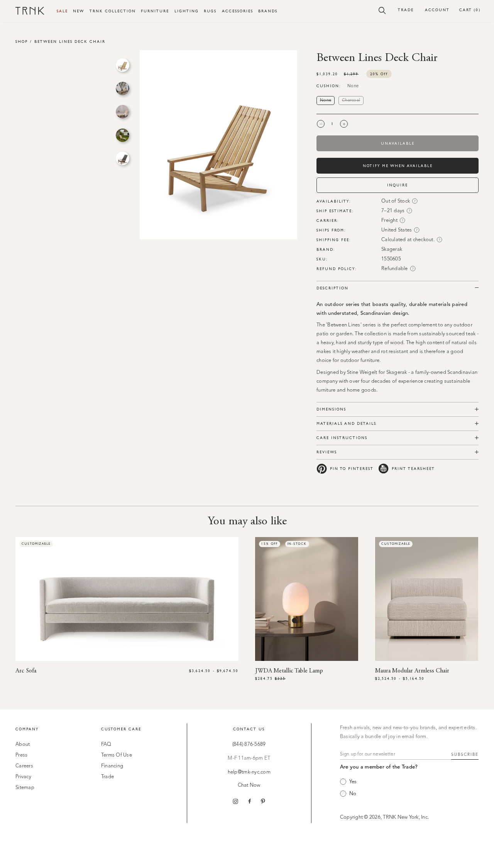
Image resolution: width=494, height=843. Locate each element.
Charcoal (353, 100)
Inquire (397, 185)
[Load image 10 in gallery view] (122, 158)
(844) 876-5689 (249, 744)
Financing (112, 766)
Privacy (23, 776)
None (327, 100)
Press (21, 755)
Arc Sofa (25, 671)
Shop (21, 41)
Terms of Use (116, 755)
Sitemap (24, 787)
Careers (24, 766)
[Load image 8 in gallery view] (122, 111)
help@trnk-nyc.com (249, 772)
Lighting (186, 11)
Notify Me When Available (398, 166)
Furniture (155, 11)
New (78, 11)
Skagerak (391, 249)
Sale (62, 11)
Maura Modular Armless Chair (412, 671)
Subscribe (465, 755)
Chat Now (249, 785)
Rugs (210, 11)
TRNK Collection (113, 11)
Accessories (237, 11)
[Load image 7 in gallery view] (122, 88)
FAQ (106, 744)
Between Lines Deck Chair (69, 41)
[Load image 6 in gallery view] (122, 65)
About (22, 744)
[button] (382, 10)
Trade (406, 10)
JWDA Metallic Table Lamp (289, 671)
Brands (267, 11)
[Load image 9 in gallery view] (122, 135)
